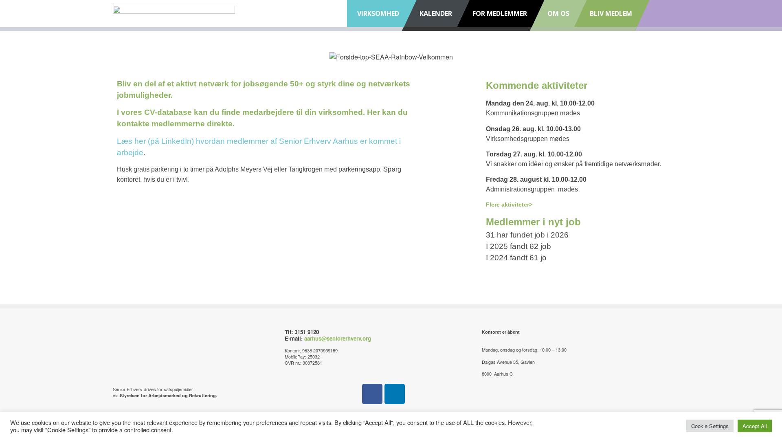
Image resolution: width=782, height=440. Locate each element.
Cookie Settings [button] (710, 426)
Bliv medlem (611, 13)
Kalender (436, 13)
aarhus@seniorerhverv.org (337, 338)
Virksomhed (378, 13)
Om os (558, 13)
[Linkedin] (394, 394)
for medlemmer (499, 13)
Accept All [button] (754, 426)
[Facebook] (372, 394)
